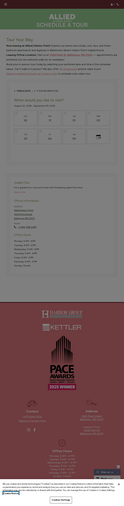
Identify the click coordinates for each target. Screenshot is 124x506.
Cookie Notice (11, 493)
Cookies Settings (61, 500)
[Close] (118, 484)
